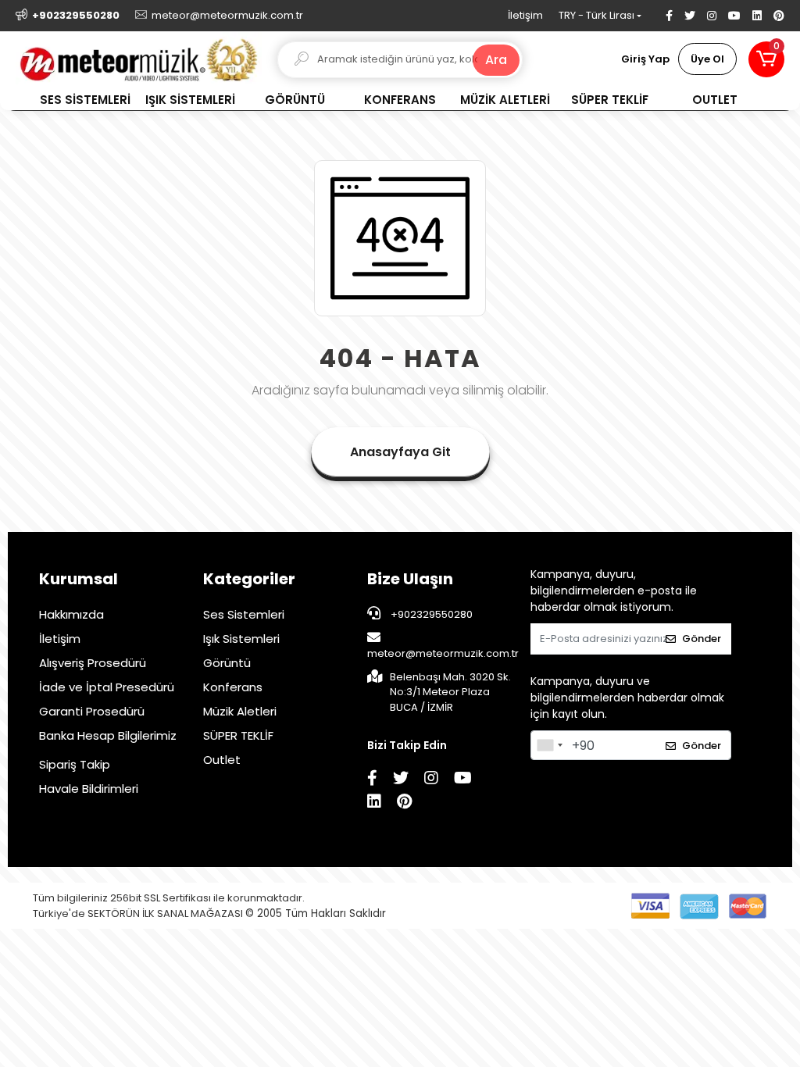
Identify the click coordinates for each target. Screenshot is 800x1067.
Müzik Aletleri (240, 711)
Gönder (701, 638)
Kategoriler (249, 579)
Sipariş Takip (74, 764)
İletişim (525, 15)
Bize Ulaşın (410, 579)
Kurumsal (78, 579)
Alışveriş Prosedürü (92, 663)
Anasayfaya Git (400, 452)
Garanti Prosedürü (92, 711)
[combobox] (549, 745)
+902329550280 (430, 614)
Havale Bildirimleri (88, 788)
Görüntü (227, 663)
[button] (766, 59)
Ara (496, 60)
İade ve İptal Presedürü (106, 687)
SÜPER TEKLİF (238, 735)
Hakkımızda (71, 614)
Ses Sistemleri (243, 614)
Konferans (232, 687)
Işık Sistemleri (241, 638)
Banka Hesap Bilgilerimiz (108, 735)
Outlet (222, 759)
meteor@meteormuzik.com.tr (443, 653)
